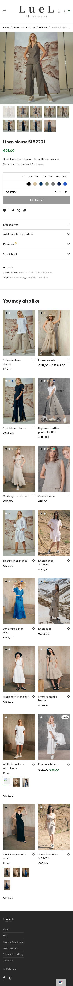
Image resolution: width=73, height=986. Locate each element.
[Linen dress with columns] (16, 782)
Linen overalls (46, 360)
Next (69, 68)
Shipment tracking (13, 954)
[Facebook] (4, 977)
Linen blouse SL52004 (46, 562)
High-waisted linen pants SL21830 (49, 430)
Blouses (43, 27)
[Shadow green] (16, 381)
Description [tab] (10, 224)
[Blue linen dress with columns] (25, 782)
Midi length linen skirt (16, 496)
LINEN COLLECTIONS (24, 27)
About (6, 929)
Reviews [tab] (10, 243)
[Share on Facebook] (13, 211)
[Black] (6, 313)
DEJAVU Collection (37, 277)
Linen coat (44, 628)
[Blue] (12, 381)
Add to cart (36, 200)
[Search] (59, 11)
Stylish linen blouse (14, 428)
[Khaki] (51, 449)
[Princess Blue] (22, 581)
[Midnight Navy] (48, 649)
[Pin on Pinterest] (25, 211)
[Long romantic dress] (16, 872)
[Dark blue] (54, 381)
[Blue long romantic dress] (7, 884)
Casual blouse (46, 496)
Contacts (8, 960)
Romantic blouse (48, 764)
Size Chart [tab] (10, 254)
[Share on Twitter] (18, 211)
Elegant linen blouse (15, 560)
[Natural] (45, 313)
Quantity (11, 191)
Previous (3, 68)
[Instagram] (10, 977)
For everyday (17, 277)
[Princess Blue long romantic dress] (25, 872)
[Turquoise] (54, 449)
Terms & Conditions (13, 941)
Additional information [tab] (18, 234)
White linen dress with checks (13, 766)
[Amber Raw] (19, 449)
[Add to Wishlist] (6, 210)
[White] (9, 313)
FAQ (5, 935)
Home (6, 27)
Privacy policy (10, 948)
